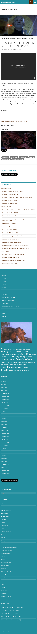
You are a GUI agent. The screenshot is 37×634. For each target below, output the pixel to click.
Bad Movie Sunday (18, 349)
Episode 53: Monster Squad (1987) (11, 242)
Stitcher (5, 284)
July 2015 (3, 449)
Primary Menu (35, 2)
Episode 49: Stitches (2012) (9, 229)
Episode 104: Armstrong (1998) (9, 613)
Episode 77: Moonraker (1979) (10, 257)
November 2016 (5, 399)
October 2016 (4, 402)
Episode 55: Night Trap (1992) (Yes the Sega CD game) (16, 248)
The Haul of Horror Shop (8, 300)
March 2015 (4, 461)
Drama (18, 354)
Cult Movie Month (6, 188)
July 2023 (3, 381)
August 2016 (4, 409)
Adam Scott (5, 157)
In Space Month (21, 38)
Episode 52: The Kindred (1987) (10, 239)
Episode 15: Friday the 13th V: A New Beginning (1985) (17, 197)
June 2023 (3, 384)
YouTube (3, 310)
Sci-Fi (17, 367)
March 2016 (4, 424)
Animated (10, 349)
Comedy (24, 351)
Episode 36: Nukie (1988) (9, 223)
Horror (14, 38)
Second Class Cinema (8, 2)
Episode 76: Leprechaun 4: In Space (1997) (13, 254)
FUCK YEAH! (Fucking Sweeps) (8, 297)
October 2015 (4, 439)
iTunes (4, 281)
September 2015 (5, 442)
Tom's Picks (6, 370)
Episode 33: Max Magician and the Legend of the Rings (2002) (18, 209)
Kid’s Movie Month (6, 206)
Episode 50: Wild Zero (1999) (10, 233)
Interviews (3, 364)
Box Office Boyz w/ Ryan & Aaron (10, 306)
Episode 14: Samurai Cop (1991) (10, 194)
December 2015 (5, 433)
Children (17, 352)
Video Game (13, 370)
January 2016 (4, 430)
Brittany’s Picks (5, 291)
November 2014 (5, 473)
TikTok (3, 313)
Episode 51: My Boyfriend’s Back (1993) (12, 236)
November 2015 (5, 436)
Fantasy (33, 354)
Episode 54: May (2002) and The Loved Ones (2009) (16, 245)
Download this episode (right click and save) (14, 121)
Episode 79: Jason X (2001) (9, 263)
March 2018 (4, 387)
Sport (21, 367)
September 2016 (5, 405)
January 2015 (4, 467)
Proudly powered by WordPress (8, 632)
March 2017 (4, 390)
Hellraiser (32, 157)
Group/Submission (6, 38)
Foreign (3, 357)
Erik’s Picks (4, 294)
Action (4, 349)
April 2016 (4, 421)
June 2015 (3, 452)
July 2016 (3, 412)
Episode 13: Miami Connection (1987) (12, 191)
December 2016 (5, 396)
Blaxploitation (26, 349)
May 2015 (3, 455)
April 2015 (4, 458)
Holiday (3, 362)
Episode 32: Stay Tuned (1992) (10, 213)
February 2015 (5, 464)
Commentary (30, 351)
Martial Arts (23, 364)
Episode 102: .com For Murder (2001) (11, 620)
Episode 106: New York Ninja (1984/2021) (12, 607)
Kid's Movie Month (12, 364)
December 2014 (5, 470)
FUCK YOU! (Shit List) (8, 359)
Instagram (4, 316)
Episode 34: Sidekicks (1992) (9, 216)
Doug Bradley (23, 157)
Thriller (25, 367)
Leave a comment (16, 49)
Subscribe (3, 275)
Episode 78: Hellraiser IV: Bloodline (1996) (17, 44)
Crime (2, 354)
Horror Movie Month (6, 226)
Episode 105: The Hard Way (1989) (10, 610)
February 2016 (5, 427)
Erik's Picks (26, 354)
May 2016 (3, 418)
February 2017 (5, 393)
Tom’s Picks (4, 287)
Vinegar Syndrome (22, 370)
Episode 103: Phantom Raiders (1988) (11, 617)
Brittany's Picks (7, 351)
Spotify (5, 278)
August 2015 (4, 445)
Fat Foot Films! (5, 303)
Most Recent (29, 38)
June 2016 (3, 415)
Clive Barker (14, 157)
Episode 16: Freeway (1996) (9, 200)
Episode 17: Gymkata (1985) (9, 203)
